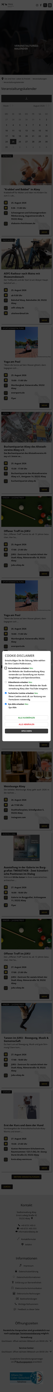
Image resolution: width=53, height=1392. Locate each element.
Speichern (26, 731)
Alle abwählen (26, 724)
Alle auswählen (26, 717)
